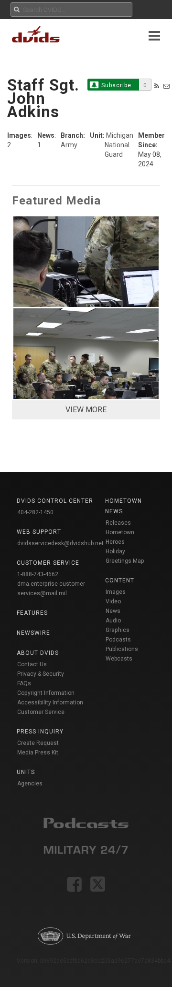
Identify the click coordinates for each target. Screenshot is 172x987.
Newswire (33, 633)
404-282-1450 (35, 512)
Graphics (117, 630)
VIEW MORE (86, 409)
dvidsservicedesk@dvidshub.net (60, 543)
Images (116, 592)
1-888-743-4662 (37, 574)
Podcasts (118, 639)
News (113, 611)
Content (119, 580)
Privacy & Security (40, 674)
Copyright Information (46, 693)
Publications (122, 649)
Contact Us (32, 664)
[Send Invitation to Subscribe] (166, 86)
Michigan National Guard (119, 145)
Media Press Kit (37, 752)
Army (69, 145)
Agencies (30, 783)
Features (32, 613)
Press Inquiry (40, 731)
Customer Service (40, 712)
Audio (113, 620)
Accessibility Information (50, 702)
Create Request (38, 743)
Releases (118, 522)
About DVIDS (38, 653)
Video (113, 601)
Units (26, 772)
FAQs (24, 683)
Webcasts (119, 658)
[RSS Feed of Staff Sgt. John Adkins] (156, 86)
